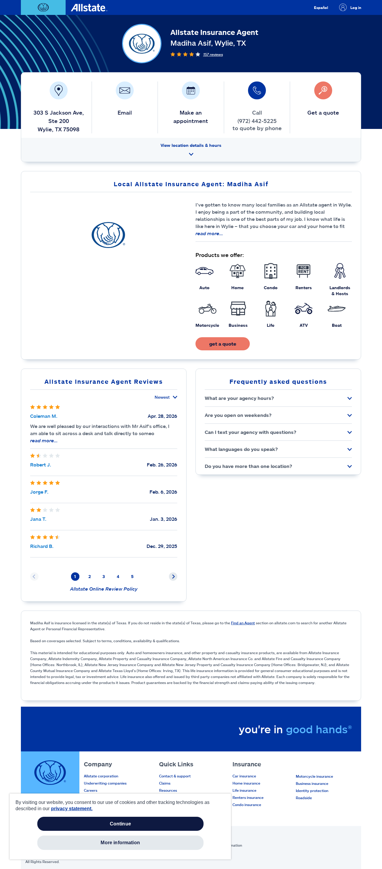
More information (120, 842)
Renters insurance (248, 797)
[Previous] (34, 576)
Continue (120, 823)
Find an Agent (243, 623)
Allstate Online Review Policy (104, 588)
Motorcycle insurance (314, 776)
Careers (90, 790)
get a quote (222, 343)
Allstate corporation (101, 776)
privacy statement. (72, 808)
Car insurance (244, 776)
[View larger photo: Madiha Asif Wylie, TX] (108, 235)
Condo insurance (246, 804)
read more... (209, 233)
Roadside (304, 798)
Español (321, 7)
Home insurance (246, 783)
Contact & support (175, 776)
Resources (168, 790)
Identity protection (312, 790)
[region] (120, 826)
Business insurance (312, 783)
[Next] (173, 576)
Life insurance (244, 790)
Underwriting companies (105, 783)
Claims (164, 783)
